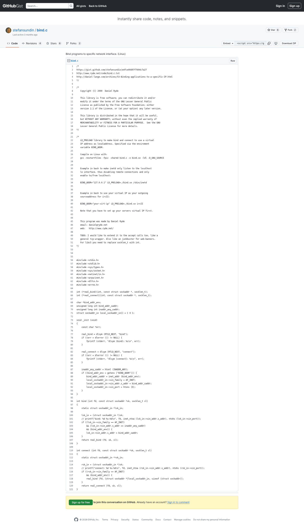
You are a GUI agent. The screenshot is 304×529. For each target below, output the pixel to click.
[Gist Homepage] (13, 6)
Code (14, 43)
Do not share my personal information (211, 519)
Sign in (280, 6)
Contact (167, 519)
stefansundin (23, 30)
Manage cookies (182, 519)
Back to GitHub (98, 5)
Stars (55, 43)
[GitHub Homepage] (76, 519)
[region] (152, 278)
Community (147, 519)
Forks (75, 43)
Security (125, 519)
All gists (81, 5)
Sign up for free (81, 502)
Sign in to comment (178, 502)
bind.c (42, 30)
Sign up (294, 6)
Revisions (33, 43)
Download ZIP (289, 43)
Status (135, 519)
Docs (158, 519)
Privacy (114, 519)
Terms (105, 519)
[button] (269, 43)
